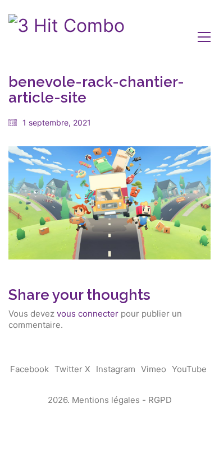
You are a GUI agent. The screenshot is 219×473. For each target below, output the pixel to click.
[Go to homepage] (66, 37)
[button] (204, 37)
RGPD (160, 400)
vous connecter (87, 313)
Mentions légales (106, 400)
